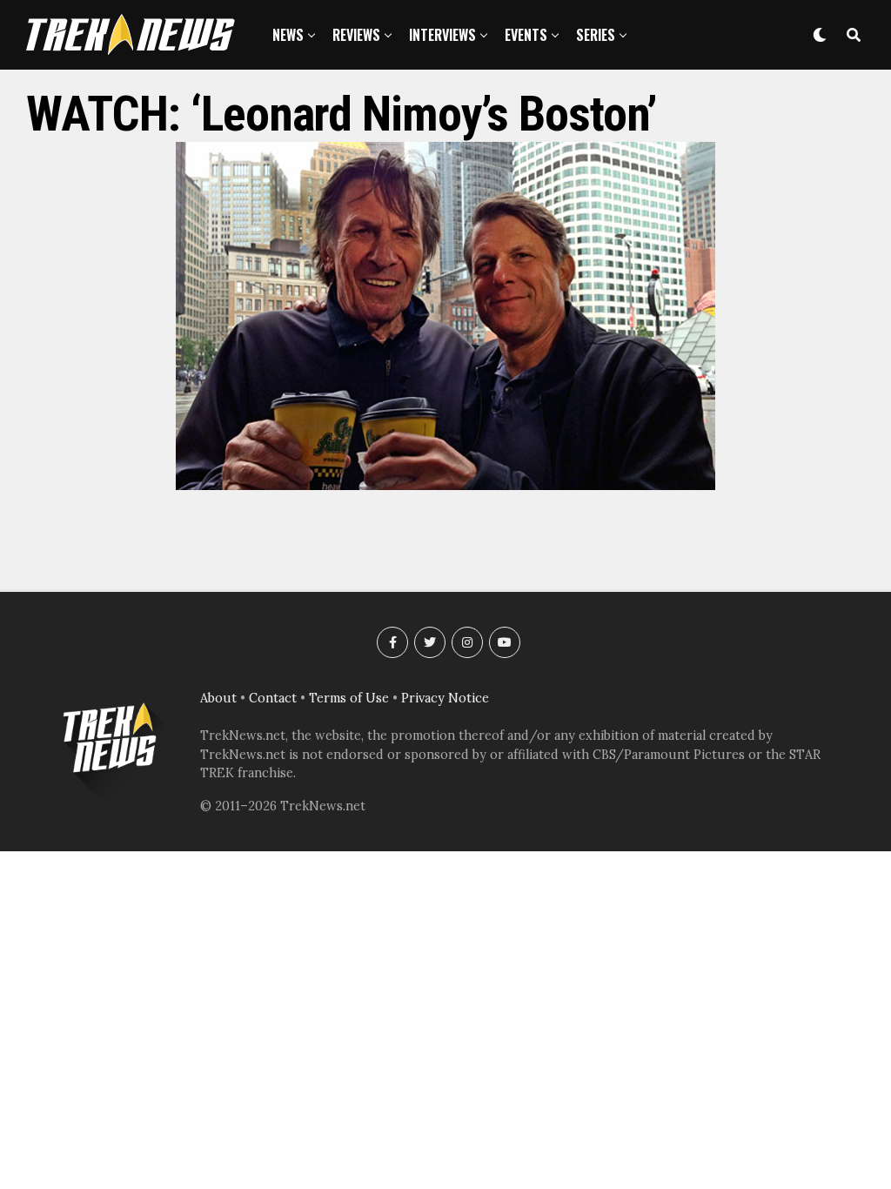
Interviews (442, 34)
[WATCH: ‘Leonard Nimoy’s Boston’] (445, 485)
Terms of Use (349, 698)
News (288, 34)
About (218, 698)
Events (526, 34)
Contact (273, 698)
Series (595, 34)
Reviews (356, 34)
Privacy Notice (445, 698)
